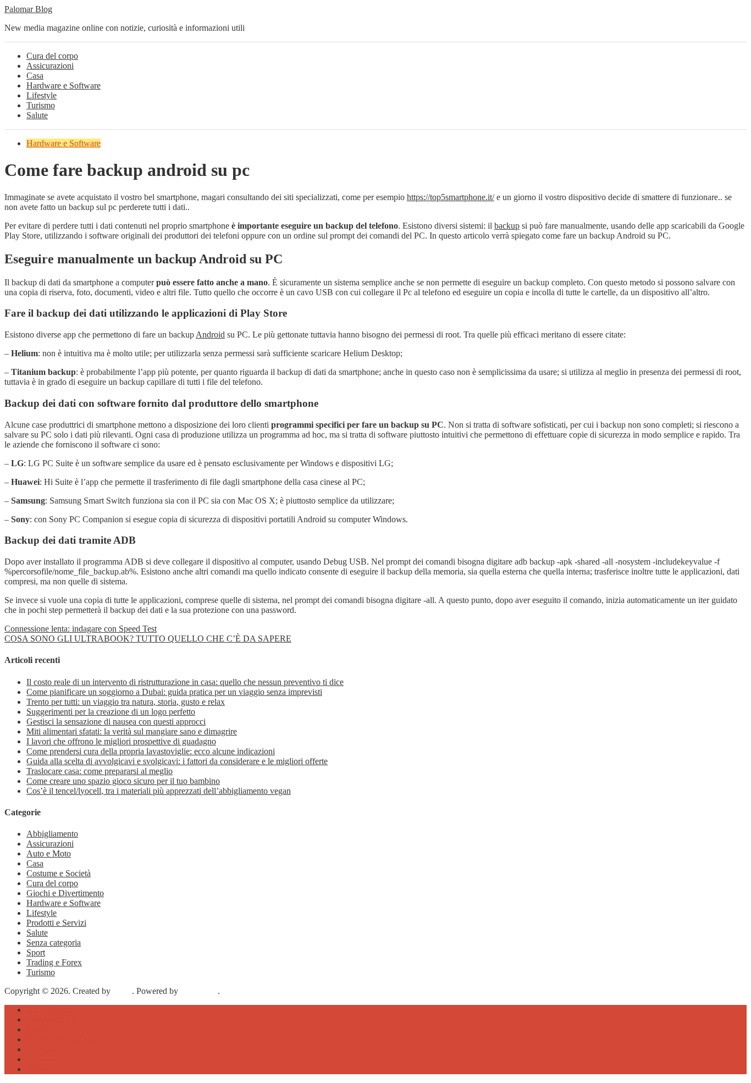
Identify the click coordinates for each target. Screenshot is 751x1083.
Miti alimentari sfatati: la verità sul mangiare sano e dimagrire (131, 731)
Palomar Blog (28, 9)
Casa (34, 75)
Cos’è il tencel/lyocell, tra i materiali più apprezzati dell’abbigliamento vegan (158, 790)
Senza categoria (53, 942)
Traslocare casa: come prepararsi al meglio (99, 771)
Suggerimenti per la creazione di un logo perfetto (110, 711)
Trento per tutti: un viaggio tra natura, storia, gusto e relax (125, 701)
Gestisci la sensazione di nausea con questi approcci (116, 721)
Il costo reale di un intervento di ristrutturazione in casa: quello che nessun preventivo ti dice (185, 682)
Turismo (40, 105)
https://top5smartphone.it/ (450, 197)
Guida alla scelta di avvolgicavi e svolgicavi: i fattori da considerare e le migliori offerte (177, 761)
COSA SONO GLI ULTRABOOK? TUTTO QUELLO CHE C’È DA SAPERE (147, 638)
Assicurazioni (50, 65)
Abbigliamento (52, 833)
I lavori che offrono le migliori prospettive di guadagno (121, 741)
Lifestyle (41, 95)
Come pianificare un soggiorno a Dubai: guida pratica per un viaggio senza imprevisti (174, 692)
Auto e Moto (48, 853)
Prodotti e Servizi (56, 922)
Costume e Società (58, 873)
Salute (37, 115)
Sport (35, 952)
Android (210, 334)
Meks (122, 991)
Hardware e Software (63, 85)
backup (507, 225)
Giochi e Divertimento (65, 893)
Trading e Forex (54, 962)
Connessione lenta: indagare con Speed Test (80, 628)
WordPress (199, 991)
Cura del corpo (52, 55)
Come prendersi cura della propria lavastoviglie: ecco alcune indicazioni (150, 751)
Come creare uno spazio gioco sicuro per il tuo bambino (123, 781)
